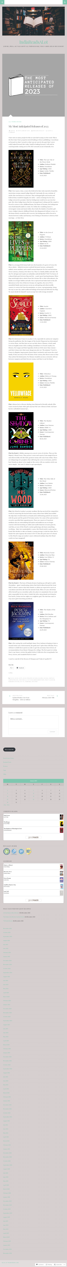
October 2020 (6, 1161)
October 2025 (6, 932)
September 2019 (7, 1213)
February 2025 (7, 952)
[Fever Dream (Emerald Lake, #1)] (61, 882)
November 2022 (7, 1061)
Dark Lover (7, 815)
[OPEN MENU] (2, 2)
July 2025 (5, 944)
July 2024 (5, 980)
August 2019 (6, 1217)
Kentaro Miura (7, 873)
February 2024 (7, 1000)
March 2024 (6, 996)
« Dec (4, 805)
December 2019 (7, 1201)
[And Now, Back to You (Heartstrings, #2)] (61, 888)
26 (33, 799)
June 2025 (5, 948)
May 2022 (5, 1085)
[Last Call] (61, 895)
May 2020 (5, 1181)
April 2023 (6, 1041)
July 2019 (5, 1221)
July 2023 (5, 1029)
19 (33, 796)
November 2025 (7, 928)
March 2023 (6, 1045)
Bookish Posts (7, 762)
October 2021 (6, 1113)
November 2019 (7, 1205)
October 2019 (6, 1209)
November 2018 (7, 1253)
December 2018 (7, 1249)
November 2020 (7, 1157)
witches (35, 681)
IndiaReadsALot (33, 42)
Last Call (6, 891)
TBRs (4, 774)
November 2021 (7, 1109)
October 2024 (6, 968)
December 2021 (7, 1105)
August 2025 (6, 940)
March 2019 (6, 1237)
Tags (4, 770)
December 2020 (7, 1153)
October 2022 (6, 1065)
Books (46, 678)
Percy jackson (50, 680)
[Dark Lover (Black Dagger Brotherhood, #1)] (61, 819)
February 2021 (7, 1145)
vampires (28, 681)
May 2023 (5, 1036)
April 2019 (6, 1233)
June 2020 (5, 1177)
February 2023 (7, 1048)
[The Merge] (61, 826)
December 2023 (7, 1008)
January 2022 (6, 1101)
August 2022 (6, 1073)
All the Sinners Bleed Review (11, 913)
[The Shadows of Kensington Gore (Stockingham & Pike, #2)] (61, 832)
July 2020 (5, 1173)
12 (33, 793)
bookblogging (38, 678)
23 (7, 799)
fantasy (51, 678)
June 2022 (5, 1081)
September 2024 (7, 972)
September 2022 (7, 1069)
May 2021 (5, 1133)
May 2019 (5, 1229)
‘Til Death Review (8, 921)
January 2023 (6, 1053)
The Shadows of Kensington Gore (13, 828)
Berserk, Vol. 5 (8, 871)
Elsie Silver (7, 880)
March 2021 (6, 1141)
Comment (52, 731)
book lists (18, 678)
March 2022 (6, 1093)
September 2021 (7, 1117)
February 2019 (7, 1241)
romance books (14, 681)
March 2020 (6, 1189)
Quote (13, 130)
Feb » (8, 805)
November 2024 (7, 964)
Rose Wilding (7, 866)
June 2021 (5, 1129)
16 (7, 796)
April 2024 (6, 992)
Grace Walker (7, 823)
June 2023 (5, 1032)
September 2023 (7, 1020)
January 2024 (6, 1004)
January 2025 (6, 956)
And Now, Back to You (10, 885)
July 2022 (5, 1077)
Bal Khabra (7, 893)
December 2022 (7, 1057)
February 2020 (7, 1193)
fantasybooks (13, 680)
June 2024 (5, 984)
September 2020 (7, 1165)
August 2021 (6, 1121)
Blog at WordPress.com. (10, 1262)
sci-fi (22, 681)
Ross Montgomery (8, 830)
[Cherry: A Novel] (61, 869)
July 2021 (5, 1125)
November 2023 (7, 1012)
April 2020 (6, 1185)
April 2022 (6, 1089)
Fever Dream (7, 878)
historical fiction (26, 680)
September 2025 (7, 936)
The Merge (7, 822)
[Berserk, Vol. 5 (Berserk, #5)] (61, 875)
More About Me (9, 749)
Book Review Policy (8, 758)
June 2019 (5, 1225)
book (12, 678)
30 (7, 802)
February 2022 (7, 1097)
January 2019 (6, 1245)
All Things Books (15, 122)
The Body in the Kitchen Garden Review (13, 917)
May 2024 (5, 988)
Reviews (5, 766)
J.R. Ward (6, 817)
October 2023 (6, 1016)
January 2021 (6, 1149)
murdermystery (38, 680)
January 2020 (6, 1197)
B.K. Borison (7, 886)
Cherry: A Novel (8, 865)
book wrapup (27, 678)
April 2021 (6, 1137)
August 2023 (6, 1024)
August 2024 (6, 976)
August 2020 (6, 1169)
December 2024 (7, 960)
